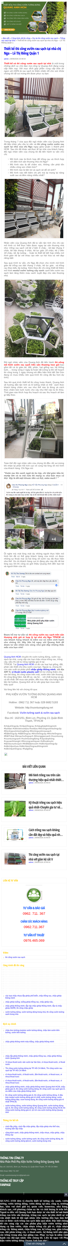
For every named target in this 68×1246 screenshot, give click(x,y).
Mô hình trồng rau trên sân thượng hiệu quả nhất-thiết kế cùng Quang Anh (45, 780)
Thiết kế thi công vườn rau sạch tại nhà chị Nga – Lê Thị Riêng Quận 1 (32, 51)
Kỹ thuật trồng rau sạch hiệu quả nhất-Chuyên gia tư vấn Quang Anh (45, 807)
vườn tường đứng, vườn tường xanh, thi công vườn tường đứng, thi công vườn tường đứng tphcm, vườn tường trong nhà (34, 1140)
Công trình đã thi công (20, 38)
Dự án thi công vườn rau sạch (45, 38)
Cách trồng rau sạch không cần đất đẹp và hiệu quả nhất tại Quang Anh (45, 835)
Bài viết (6, 38)
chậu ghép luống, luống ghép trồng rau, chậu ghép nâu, (29, 1002)
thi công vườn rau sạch (15, 957)
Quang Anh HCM (12, 656)
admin (6, 59)
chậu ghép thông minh (43, 669)
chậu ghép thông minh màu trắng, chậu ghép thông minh (29, 1042)
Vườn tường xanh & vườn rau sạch (40, 712)
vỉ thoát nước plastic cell (25, 672)
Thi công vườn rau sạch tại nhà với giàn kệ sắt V (44, 856)
